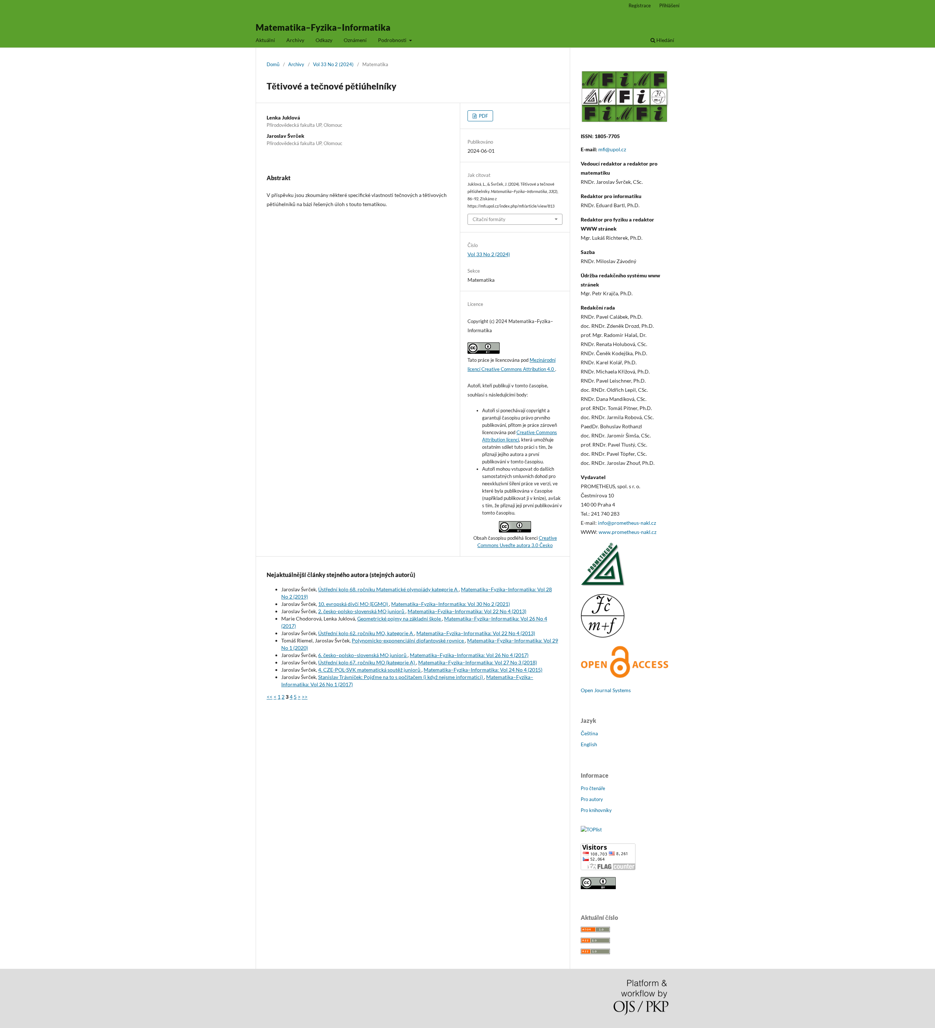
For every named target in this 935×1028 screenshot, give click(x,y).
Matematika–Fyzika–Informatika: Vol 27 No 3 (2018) (477, 662)
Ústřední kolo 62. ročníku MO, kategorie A (366, 633)
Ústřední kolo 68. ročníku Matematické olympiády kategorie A (388, 589)
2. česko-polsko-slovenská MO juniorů (361, 611)
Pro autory (592, 799)
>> (305, 697)
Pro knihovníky (596, 810)
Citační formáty (489, 219)
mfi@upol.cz (612, 149)
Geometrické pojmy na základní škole (399, 618)
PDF (483, 116)
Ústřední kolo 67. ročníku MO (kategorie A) (367, 662)
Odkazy (324, 40)
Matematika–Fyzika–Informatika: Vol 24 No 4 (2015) (483, 670)
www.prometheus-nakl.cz (627, 532)
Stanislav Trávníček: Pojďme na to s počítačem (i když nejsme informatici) (401, 677)
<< (269, 697)
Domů (273, 64)
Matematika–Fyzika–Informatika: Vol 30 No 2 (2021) (450, 604)
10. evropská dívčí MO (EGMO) (353, 604)
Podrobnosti (393, 40)
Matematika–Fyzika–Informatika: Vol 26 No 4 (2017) (469, 655)
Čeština (589, 733)
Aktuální (265, 40)
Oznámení (355, 40)
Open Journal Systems (606, 690)
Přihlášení (669, 5)
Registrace (640, 5)
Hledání (664, 40)
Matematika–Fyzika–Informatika (323, 27)
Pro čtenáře (593, 788)
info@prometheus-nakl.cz (627, 523)
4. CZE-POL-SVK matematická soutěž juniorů (369, 670)
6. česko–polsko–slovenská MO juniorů (363, 655)
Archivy (295, 40)
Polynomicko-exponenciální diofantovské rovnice (408, 640)
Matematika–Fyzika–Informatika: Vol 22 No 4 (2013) (467, 611)
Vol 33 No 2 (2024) (333, 64)
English (589, 744)
